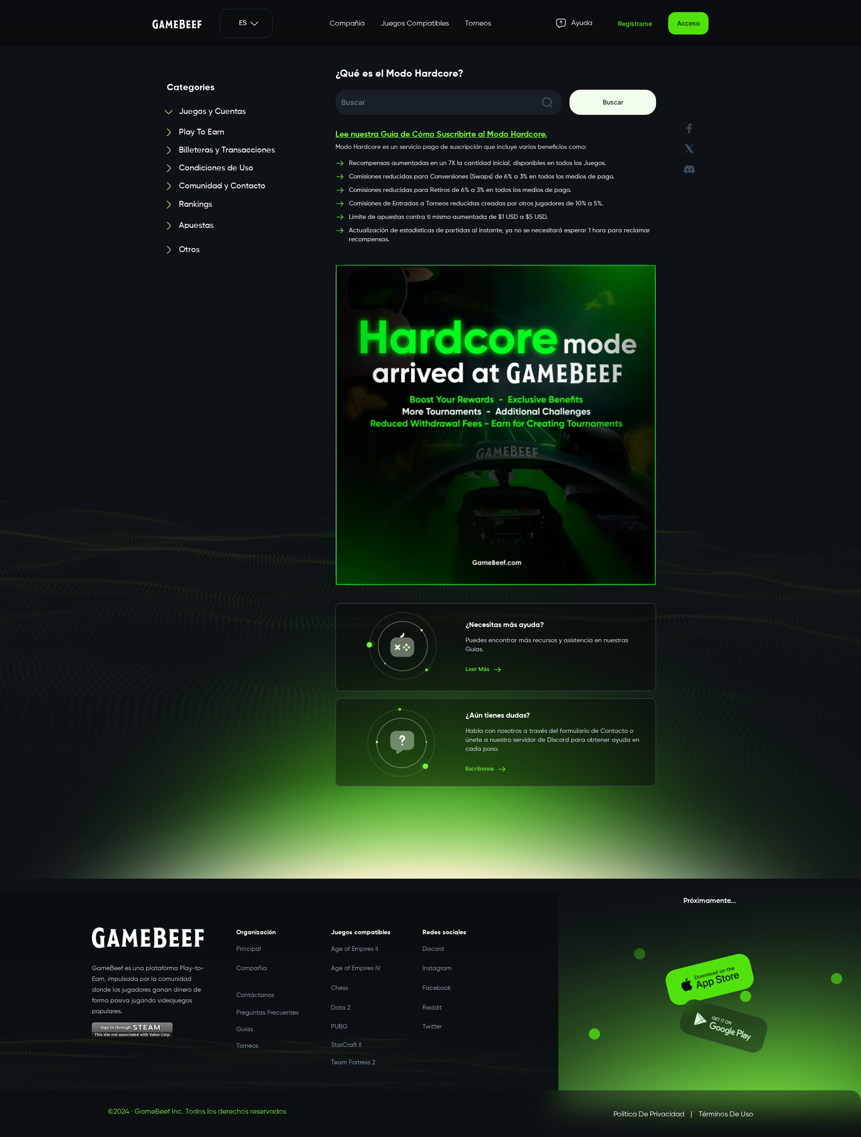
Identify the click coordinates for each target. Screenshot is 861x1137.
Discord (433, 945)
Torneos (478, 23)
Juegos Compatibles (415, 23)
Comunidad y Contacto (222, 186)
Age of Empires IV (356, 962)
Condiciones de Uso (216, 168)
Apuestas (196, 222)
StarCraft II (346, 1039)
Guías (244, 1027)
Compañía (347, 23)
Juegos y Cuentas (212, 112)
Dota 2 (340, 999)
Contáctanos (255, 989)
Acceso (688, 23)
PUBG (339, 1019)
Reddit (432, 999)
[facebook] (689, 122)
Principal (248, 945)
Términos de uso (726, 1114)
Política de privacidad (648, 1114)
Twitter (432, 1019)
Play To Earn (201, 132)
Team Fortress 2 (353, 1058)
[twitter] (689, 142)
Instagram (437, 962)
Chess (339, 980)
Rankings (195, 204)
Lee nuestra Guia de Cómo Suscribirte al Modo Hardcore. (441, 135)
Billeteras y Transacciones (227, 150)
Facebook (436, 980)
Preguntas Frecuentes (267, 1009)
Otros (189, 240)
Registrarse (635, 23)
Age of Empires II (354, 945)
